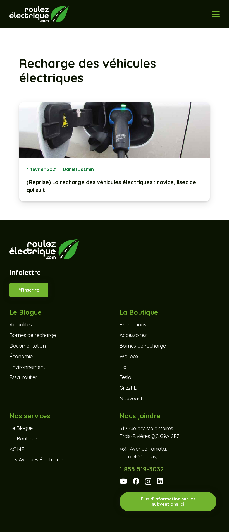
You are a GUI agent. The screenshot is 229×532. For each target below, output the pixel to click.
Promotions (133, 324)
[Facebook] (136, 481)
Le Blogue (21, 428)
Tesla (125, 377)
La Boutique (23, 438)
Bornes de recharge (32, 335)
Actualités (20, 324)
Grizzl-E (128, 388)
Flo (123, 367)
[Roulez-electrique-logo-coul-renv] (38, 14)
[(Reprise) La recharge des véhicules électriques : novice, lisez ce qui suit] (114, 151)
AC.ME (16, 449)
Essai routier (23, 377)
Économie (21, 356)
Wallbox (129, 356)
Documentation (27, 346)
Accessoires (133, 335)
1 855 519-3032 (142, 469)
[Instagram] (148, 481)
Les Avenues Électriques (37, 459)
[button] (215, 14)
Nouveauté (132, 398)
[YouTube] (123, 481)
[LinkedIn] (160, 481)
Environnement (27, 367)
